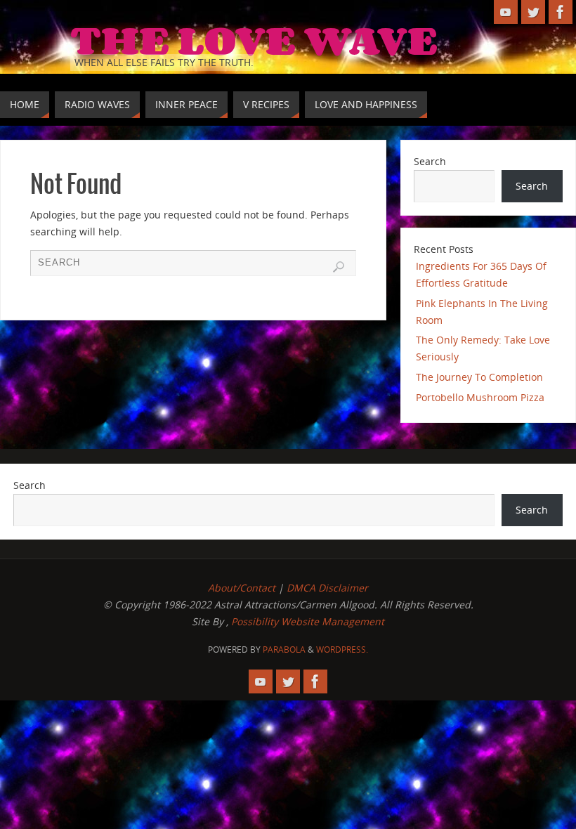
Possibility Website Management (307, 621)
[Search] (339, 267)
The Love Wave (254, 39)
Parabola (284, 649)
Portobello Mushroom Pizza (480, 397)
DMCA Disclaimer (327, 587)
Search (430, 161)
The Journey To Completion (479, 377)
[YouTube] (506, 12)
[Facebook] (560, 12)
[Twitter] (533, 12)
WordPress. (342, 649)
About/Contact (241, 587)
